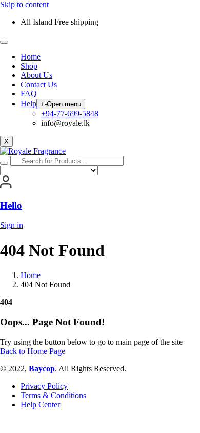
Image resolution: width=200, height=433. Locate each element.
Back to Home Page (32, 351)
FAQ (29, 93)
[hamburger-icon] (4, 42)
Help (28, 103)
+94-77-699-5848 (69, 113)
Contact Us (39, 84)
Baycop (42, 368)
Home (31, 56)
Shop (29, 66)
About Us (36, 75)
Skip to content (24, 4)
